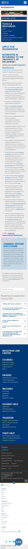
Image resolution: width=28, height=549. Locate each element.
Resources (3, 468)
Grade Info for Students (9, 377)
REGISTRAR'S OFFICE (9, 18)
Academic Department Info (7, 455)
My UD (2, 519)
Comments (14, 545)
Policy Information (18, 460)
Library (2, 509)
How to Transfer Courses (10, 422)
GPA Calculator (7, 40)
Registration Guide (8, 362)
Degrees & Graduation (6, 458)
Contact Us (3, 529)
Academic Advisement (6, 453)
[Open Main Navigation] (25, 2)
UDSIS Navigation (7, 409)
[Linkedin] (13, 542)
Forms (9, 468)
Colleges (3, 507)
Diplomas (5, 395)
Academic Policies (8, 398)
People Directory (4, 517)
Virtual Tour (3, 496)
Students (4, 450)
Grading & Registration (6, 460)
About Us (3, 490)
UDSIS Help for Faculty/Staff (11, 435)
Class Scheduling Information (11, 438)
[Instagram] (6, 542)
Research (3, 511)
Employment (3, 498)
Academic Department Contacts (12, 37)
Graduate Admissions (5, 505)
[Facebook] (10, 542)
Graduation (5, 393)
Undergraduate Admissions (6, 503)
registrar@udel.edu (15, 279)
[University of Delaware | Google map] (19, 531)
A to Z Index (3, 523)
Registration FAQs (7, 364)
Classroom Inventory (8, 440)
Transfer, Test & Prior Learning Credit (10, 466)
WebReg (5, 33)
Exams (4, 369)
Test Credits (6, 424)
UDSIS (4, 29)
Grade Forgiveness (8, 380)
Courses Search (7, 31)
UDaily (2, 494)
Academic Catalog (8, 35)
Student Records (5, 463)
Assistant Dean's (13, 135)
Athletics (2, 492)
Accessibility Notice (4, 515)
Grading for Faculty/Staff (10, 382)
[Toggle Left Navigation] (25, 18)
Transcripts (5, 391)
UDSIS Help (5, 406)
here (19, 183)
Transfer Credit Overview (10, 420)
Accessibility (3, 547)
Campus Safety (4, 521)
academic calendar (12, 219)
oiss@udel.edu (20, 209)
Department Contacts (9, 411)
